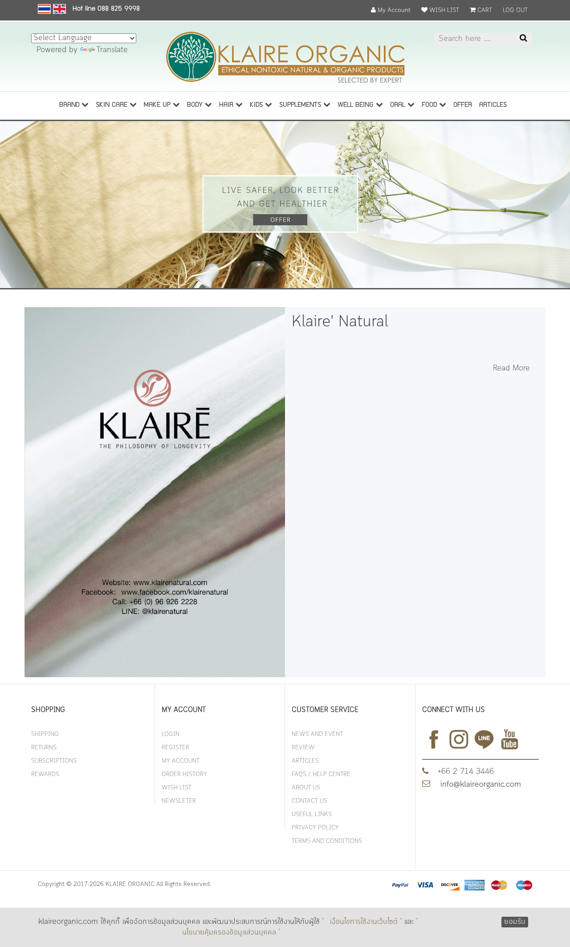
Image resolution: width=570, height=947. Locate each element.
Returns (44, 747)
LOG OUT (515, 10)
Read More (511, 369)
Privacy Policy (315, 828)
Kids (257, 105)
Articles (305, 761)
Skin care (113, 105)
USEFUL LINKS (312, 814)
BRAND (70, 105)
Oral (398, 105)
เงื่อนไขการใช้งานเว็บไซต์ (364, 922)
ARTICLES (493, 105)
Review (303, 747)
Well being (357, 105)
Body (196, 105)
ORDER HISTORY (184, 774)
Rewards (45, 774)
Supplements (301, 105)
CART (484, 10)
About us (306, 787)
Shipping (45, 734)
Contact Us (309, 801)
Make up (158, 105)
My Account (393, 10)
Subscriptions (54, 761)
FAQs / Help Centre (321, 774)
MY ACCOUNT (181, 761)
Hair (227, 105)
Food (430, 105)
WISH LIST (443, 10)
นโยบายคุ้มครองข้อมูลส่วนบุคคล (229, 933)
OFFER (462, 105)
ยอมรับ (514, 922)
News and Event (317, 734)
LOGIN (170, 734)
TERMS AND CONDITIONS (327, 841)
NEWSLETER (179, 801)
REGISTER (175, 747)
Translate (112, 50)
